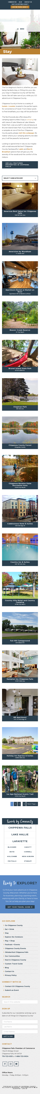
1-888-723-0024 (21, 1056)
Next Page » (32, 804)
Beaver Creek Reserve (20, 330)
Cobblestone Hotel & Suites (20, 524)
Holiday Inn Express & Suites (20, 756)
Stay (7, 933)
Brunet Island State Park (20, 368)
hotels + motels (8, 106)
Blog (7, 968)
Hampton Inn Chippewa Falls (20, 679)
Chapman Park (20, 407)
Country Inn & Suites (20, 562)
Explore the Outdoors (14, 937)
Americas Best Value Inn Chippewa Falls (20, 212)
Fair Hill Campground (20, 641)
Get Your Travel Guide (19, 907)
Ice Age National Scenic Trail (20, 794)
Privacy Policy (11, 975)
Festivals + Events (12, 945)
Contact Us (9, 971)
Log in (24, 1088)
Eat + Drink (9, 929)
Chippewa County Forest (20, 445)
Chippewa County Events (15, 948)
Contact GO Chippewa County (17, 986)
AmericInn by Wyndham (20, 251)
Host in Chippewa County (20, 4)
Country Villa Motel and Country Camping (20, 601)
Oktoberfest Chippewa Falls (16, 952)
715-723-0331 (7, 1056)
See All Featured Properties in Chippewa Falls (17, 164)
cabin (21, 149)
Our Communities (12, 956)
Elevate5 (16, 1088)
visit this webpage (26, 133)
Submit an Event (12, 990)
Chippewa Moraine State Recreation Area (20, 484)
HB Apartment (20, 717)
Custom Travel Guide (19, 7)
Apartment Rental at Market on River (20, 291)
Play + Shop (10, 941)
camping (30, 120)
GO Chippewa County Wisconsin (20, 19)
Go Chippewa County (14, 925)
